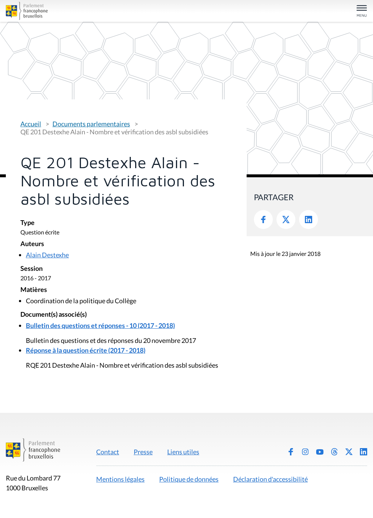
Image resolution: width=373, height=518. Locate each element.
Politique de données (189, 479)
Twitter (285, 219)
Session (31, 268)
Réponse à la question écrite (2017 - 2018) (85, 350)
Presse (143, 452)
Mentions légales (120, 479)
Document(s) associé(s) (53, 314)
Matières (33, 289)
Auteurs (32, 244)
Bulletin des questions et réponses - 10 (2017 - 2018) (100, 325)
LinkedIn (308, 219)
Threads (334, 451)
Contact (107, 452)
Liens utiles (183, 452)
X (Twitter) (349, 451)
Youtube (319, 451)
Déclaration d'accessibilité (270, 479)
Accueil (30, 124)
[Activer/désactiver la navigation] (361, 11)
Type (27, 223)
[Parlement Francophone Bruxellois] (65, 11)
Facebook (263, 219)
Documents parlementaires (91, 124)
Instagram (305, 451)
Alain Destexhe (47, 255)
